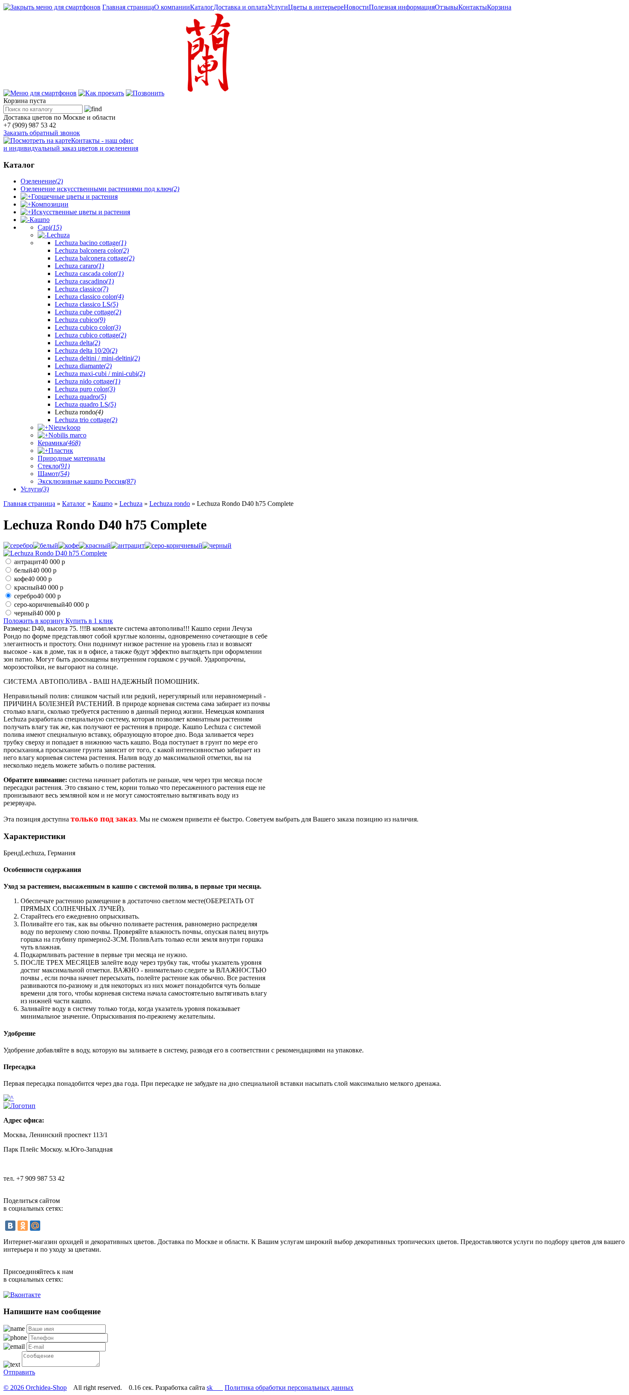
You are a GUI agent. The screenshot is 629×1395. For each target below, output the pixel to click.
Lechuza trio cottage (86, 419)
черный (37, 613)
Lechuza (58, 235)
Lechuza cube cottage (88, 312)
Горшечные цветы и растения (74, 196)
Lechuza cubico (80, 319)
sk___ (215, 1387)
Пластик (60, 450)
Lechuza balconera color (92, 250)
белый (35, 570)
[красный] (95, 545)
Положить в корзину (34, 620)
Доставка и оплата (240, 7)
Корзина (499, 7)
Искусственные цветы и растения (80, 212)
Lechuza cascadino (84, 281)
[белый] (45, 545)
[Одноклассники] (23, 1226)
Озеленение (42, 181)
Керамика (59, 442)
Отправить (19, 1372)
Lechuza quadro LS (85, 404)
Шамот (53, 473)
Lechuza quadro (80, 396)
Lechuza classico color (89, 296)
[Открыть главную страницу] (206, 93)
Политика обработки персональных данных (289, 1387)
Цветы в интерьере (316, 7)
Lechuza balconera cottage (94, 258)
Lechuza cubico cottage (90, 335)
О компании (172, 7)
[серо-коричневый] (173, 545)
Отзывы (446, 7)
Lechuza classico (81, 289)
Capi (50, 227)
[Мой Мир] (35, 1226)
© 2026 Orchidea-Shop (35, 1387)
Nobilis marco (67, 435)
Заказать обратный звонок (41, 132)
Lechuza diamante (83, 365)
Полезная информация (402, 7)
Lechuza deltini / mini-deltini (97, 358)
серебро (37, 596)
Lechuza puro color (85, 389)
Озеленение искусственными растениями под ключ (100, 188)
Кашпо (40, 219)
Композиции (49, 204)
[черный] (216, 545)
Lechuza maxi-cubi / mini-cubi (100, 373)
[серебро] (18, 545)
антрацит (39, 561)
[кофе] (68, 545)
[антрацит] (128, 545)
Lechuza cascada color (89, 273)
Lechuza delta (77, 342)
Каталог (202, 7)
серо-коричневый (51, 604)
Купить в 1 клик (89, 620)
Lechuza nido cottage (87, 381)
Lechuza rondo (169, 503)
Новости (356, 7)
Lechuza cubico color (88, 327)
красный (38, 587)
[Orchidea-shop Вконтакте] (22, 1294)
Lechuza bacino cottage (90, 242)
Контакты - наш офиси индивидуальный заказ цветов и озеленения (70, 144)
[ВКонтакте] (10, 1226)
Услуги (277, 7)
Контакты (472, 7)
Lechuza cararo (79, 265)
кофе (33, 578)
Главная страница (128, 7)
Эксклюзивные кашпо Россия (87, 481)
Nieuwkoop (64, 427)
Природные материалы (71, 458)
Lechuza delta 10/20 (86, 350)
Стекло (54, 466)
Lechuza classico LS (86, 304)
